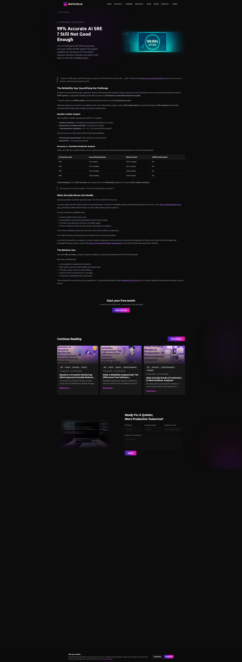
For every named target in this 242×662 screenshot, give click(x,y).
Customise (157, 656)
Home (109, 4)
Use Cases (117, 4)
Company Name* (150, 425)
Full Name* (128, 425)
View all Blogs (176, 339)
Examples (129, 4)
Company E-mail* (170, 425)
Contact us (165, 4)
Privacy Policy (107, 659)
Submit (130, 453)
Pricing (156, 4)
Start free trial (121, 310)
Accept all (168, 656)
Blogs (149, 4)
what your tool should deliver (152, 78)
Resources (139, 4)
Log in (175, 4)
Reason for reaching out (133, 435)
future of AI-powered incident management (105, 243)
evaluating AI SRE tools (130, 280)
